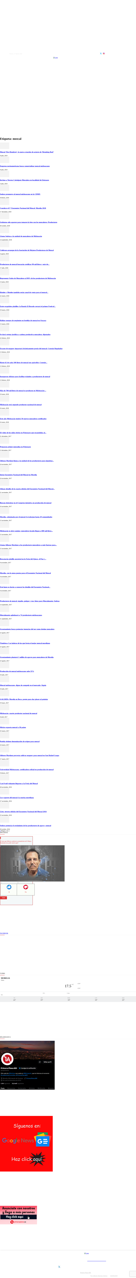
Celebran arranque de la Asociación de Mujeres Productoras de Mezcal (27, 250)
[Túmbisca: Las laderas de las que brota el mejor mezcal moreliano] (4, 639)
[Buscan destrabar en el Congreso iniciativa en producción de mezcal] (4, 499)
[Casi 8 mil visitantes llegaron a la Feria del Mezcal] (4, 780)
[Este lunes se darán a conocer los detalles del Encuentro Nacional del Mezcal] (4, 583)
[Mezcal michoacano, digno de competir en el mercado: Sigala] (4, 681)
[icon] (101, 53)
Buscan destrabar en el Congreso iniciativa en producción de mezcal (25, 503)
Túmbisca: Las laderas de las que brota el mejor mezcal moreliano (25, 643)
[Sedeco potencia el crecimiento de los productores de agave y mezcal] (4, 822)
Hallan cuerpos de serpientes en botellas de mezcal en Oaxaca (23, 320)
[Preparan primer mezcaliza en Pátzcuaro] (4, 443)
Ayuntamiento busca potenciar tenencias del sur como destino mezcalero (27, 629)
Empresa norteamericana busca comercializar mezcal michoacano (25, 166)
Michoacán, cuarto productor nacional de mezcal (18, 713)
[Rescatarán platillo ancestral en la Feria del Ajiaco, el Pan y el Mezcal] (4, 555)
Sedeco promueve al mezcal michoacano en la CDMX (20, 194)
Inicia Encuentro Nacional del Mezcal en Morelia (18, 475)
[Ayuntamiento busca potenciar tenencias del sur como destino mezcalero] (4, 625)
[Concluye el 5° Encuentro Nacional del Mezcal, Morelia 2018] (4, 204)
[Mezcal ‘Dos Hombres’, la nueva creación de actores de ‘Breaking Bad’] (4, 148)
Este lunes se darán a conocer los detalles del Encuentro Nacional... (25, 587)
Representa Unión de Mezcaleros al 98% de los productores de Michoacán (28, 278)
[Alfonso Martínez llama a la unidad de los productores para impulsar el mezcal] (4, 457)
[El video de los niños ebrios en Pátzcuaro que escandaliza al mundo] (4, 429)
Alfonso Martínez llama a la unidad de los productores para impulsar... (27, 461)
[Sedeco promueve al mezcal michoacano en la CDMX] (4, 190)
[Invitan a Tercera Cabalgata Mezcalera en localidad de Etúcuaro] (4, 176)
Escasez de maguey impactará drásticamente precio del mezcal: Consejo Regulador (31, 349)
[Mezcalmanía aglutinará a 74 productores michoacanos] (4, 611)
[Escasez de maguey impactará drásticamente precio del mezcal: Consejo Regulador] (4, 345)
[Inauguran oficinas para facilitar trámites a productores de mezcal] (4, 373)
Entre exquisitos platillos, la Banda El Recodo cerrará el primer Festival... (28, 306)
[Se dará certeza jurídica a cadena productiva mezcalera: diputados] (4, 331)
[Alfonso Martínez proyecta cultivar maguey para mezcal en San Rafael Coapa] (4, 752)
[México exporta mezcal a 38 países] (4, 724)
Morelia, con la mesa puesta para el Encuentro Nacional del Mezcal (25, 573)
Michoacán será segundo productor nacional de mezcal (21, 405)
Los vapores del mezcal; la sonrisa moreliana (17, 798)
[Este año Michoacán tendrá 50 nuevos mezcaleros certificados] (4, 415)
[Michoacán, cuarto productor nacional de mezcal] (4, 710)
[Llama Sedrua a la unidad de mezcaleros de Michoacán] (4, 232)
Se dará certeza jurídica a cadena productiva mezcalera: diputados (25, 334)
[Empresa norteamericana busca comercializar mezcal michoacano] (4, 162)
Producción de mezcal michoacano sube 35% (17, 671)
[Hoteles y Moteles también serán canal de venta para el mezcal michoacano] (4, 289)
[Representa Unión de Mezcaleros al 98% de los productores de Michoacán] (4, 275)
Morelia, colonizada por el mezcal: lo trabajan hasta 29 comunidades (26, 517)
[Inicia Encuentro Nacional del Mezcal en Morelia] (4, 471)
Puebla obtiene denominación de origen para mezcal (20, 741)
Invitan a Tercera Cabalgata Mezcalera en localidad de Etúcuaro (24, 180)
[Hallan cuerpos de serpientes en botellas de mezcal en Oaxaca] (4, 317)
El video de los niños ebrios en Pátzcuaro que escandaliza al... (23, 433)
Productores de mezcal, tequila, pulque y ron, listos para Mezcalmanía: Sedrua (29, 601)
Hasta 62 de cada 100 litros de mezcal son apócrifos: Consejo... (23, 363)
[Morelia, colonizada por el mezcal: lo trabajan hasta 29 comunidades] (4, 513)
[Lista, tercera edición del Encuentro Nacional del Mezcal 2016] (4, 808)
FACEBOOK (4, 933)
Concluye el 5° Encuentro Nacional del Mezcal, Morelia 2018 (23, 208)
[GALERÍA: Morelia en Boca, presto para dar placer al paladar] (4, 696)
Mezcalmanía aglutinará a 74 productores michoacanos (21, 615)
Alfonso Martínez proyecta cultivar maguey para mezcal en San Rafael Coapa (29, 755)
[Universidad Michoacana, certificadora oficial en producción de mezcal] (4, 766)
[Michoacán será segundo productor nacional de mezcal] (4, 401)
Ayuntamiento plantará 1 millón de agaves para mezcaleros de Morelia (27, 657)
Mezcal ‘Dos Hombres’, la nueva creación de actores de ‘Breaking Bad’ (27, 152)
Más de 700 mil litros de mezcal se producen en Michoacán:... (23, 391)
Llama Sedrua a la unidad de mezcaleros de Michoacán (21, 236)
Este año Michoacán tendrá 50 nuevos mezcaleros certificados (23, 419)
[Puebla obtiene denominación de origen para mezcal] (4, 738)
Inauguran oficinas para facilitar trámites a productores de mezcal (25, 377)
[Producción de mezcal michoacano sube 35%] (4, 667)
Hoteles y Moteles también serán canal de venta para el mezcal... (24, 292)
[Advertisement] (68, 122)
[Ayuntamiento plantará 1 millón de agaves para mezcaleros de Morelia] (4, 653)
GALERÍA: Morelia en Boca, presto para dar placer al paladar (24, 699)
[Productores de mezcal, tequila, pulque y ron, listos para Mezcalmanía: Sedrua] (4, 597)
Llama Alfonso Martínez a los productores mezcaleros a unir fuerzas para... (28, 545)
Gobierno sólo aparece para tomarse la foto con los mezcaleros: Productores (28, 222)
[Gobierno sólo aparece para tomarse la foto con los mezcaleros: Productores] (4, 218)
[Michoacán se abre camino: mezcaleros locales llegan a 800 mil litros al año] (4, 527)
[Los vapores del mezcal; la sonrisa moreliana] (4, 794)
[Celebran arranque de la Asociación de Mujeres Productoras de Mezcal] (4, 247)
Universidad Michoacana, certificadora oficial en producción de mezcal (27, 769)
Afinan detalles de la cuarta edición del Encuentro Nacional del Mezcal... (27, 489)
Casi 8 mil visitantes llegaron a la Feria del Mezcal (19, 783)
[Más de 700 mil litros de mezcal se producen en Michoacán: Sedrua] (4, 387)
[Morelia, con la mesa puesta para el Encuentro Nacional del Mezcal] (4, 569)
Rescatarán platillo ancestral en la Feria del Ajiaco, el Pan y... (23, 559)
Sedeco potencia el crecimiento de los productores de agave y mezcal (25, 826)
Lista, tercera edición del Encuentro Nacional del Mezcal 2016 (23, 812)
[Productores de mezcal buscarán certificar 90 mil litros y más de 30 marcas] (4, 260)
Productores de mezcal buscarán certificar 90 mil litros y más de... (24, 264)
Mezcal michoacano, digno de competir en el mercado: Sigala (23, 685)
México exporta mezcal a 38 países (13, 727)
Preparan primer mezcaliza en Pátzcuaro (15, 447)
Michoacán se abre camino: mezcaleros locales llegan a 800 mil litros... (26, 531)
